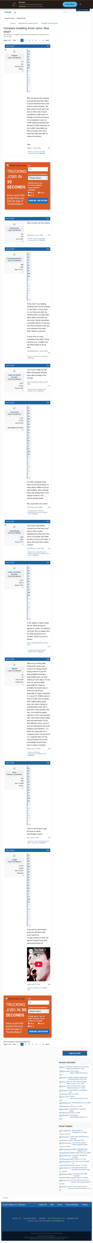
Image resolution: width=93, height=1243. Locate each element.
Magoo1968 (31, 552)
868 (22, 264)
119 (22, 61)
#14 (48, 365)
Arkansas (20, 873)
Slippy (68, 1068)
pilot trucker (74, 1098)
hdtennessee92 (77, 1144)
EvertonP (30, 841)
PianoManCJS (75, 1169)
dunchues (41, 512)
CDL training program (79, 1143)
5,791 (21, 418)
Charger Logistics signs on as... (78, 1077)
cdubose (71, 1188)
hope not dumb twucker (14, 376)
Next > (48, 40)
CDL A (31, 193)
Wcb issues (74, 1115)
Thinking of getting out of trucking (77, 1067)
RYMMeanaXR (63, 1106)
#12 (48, 218)
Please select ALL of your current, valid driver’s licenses (35, 186)
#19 (48, 763)
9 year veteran (74, 1071)
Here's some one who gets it (76, 1086)
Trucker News (29, 1218)
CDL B (41, 193)
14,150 (21, 866)
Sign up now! (75, 1053)
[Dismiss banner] (80, 4)
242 (22, 234)
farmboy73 (62, 1094)
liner (14, 772)
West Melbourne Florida (15, 428)
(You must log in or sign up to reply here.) (17, 1042)
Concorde (14, 412)
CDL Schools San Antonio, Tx (80, 1180)
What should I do (77, 1130)
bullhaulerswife (64, 1165)
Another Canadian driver (35, 151)
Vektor (68, 1083)
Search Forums (10, 18)
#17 (48, 562)
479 (22, 778)
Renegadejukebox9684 (66, 1153)
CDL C (31, 195)
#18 (48, 659)
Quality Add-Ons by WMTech (46, 1237)
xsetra (47, 356)
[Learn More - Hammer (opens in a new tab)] (46, 4)
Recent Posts (21, 18)
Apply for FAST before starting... (76, 1081)
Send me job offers (38, 200)
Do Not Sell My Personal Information (46, 1221)
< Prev (14, 40)
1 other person (34, 843)
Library (42, 1218)
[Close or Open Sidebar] (83, 23)
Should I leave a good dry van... (78, 1186)
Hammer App (73, 1218)
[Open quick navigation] (86, 23)
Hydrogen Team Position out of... (82, 1150)
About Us (17, 1218)
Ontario (20, 69)
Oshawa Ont (19, 682)
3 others (43, 754)
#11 (48, 46)
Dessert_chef (75, 1182)
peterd (30, 752)
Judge (14, 860)
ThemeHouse (59, 1239)
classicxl (70, 1079)
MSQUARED (74, 1117)
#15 (48, 402)
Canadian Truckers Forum (21, 34)
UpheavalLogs (64, 1159)
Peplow (14, 56)
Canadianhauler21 (43, 34)
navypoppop (63, 1140)
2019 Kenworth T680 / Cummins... (80, 1175)
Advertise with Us (56, 1218)
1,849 (21, 537)
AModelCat (62, 1112)
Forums (7, 12)
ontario (21, 786)
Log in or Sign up (82, 10)
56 (22, 675)
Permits (72, 1096)
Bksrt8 (14, 669)
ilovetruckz (14, 228)
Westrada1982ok (64, 1177)
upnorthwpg (14, 531)
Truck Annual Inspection (79, 1167)
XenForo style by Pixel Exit (46, 1236)
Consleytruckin (76, 1132)
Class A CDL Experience (37, 174)
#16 (48, 521)
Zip (29, 165)
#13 (48, 249)
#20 (48, 850)
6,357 (21, 383)
